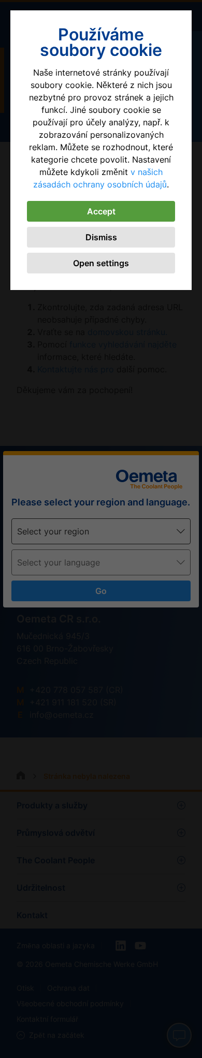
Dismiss (101, 237)
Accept (101, 211)
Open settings (101, 263)
